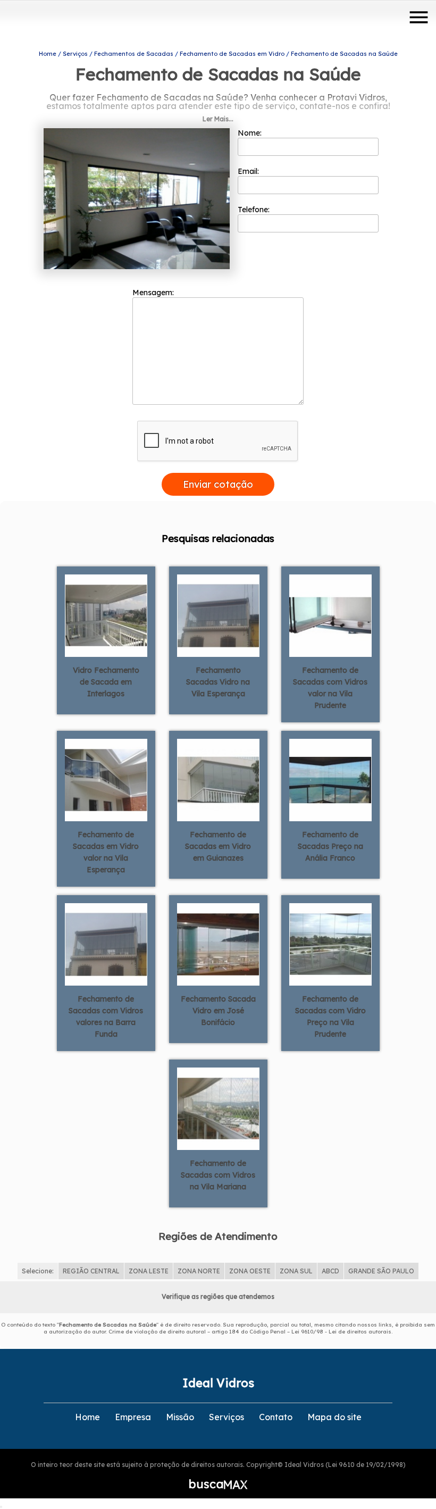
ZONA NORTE (199, 1271)
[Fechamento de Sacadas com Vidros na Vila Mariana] (218, 1108)
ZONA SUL (296, 1271)
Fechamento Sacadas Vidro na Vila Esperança (218, 681)
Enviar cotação (218, 484)
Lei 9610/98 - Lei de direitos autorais (341, 1331)
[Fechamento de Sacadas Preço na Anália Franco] (330, 779)
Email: (249, 171)
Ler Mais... (218, 119)
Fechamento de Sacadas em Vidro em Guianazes (218, 846)
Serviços (226, 1417)
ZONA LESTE (149, 1271)
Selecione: (38, 1271)
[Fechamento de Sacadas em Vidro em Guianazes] (218, 779)
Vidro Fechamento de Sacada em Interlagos (106, 681)
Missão (180, 1417)
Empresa (133, 1417)
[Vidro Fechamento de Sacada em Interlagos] (106, 615)
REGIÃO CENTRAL (91, 1271)
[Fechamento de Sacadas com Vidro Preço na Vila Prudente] (330, 943)
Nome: (251, 133)
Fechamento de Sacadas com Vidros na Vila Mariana (218, 1174)
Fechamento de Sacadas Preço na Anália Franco (330, 846)
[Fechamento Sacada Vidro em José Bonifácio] (218, 943)
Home (87, 1417)
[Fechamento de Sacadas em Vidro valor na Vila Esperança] (106, 779)
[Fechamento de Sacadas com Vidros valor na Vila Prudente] (330, 615)
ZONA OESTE (250, 1271)
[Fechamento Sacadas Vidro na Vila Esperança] (218, 615)
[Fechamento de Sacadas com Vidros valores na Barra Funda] (106, 943)
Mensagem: (154, 292)
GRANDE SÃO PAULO (381, 1271)
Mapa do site (334, 1417)
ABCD (330, 1271)
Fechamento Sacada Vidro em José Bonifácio (218, 1010)
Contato (275, 1417)
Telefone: (255, 209)
